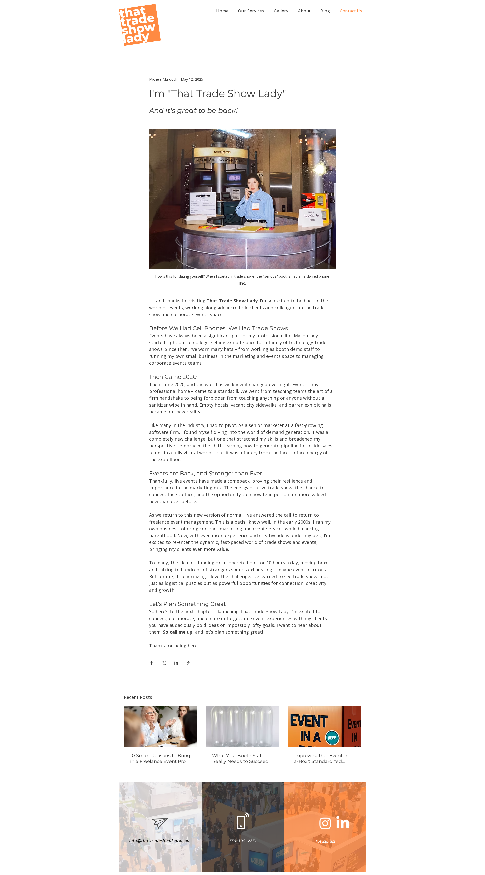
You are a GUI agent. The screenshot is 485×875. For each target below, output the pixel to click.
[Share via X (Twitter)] (163, 662)
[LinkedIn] (342, 823)
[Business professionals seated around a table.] (160, 726)
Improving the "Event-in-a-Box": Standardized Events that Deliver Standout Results (322, 758)
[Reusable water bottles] (242, 726)
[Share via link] (188, 662)
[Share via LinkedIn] (176, 662)
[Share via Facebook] (151, 662)
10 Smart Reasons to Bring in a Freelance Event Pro (160, 758)
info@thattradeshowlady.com (160, 840)
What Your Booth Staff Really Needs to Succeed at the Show (240, 758)
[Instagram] (325, 823)
